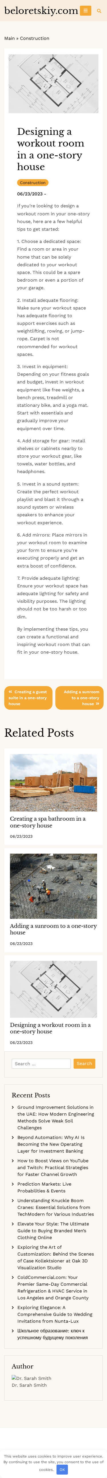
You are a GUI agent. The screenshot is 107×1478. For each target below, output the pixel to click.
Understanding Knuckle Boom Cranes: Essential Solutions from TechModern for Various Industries (55, 1207)
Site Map (53, 1443)
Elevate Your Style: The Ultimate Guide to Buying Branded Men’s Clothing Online (53, 1230)
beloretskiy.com (41, 10)
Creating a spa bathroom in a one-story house (48, 822)
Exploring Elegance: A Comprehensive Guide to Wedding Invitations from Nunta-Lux (54, 1314)
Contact (45, 1443)
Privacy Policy (62, 1443)
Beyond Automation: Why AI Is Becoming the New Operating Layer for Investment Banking (50, 1144)
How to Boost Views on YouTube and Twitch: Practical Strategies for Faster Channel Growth (52, 1167)
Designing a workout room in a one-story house (50, 1028)
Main (9, 38)
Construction (34, 38)
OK (62, 1469)
